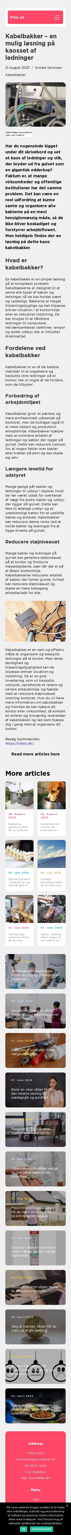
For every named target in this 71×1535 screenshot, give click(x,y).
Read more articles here (35, 754)
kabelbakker (15, 75)
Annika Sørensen (48, 68)
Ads (35, 1499)
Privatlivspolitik (41, 1529)
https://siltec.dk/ (19, 743)
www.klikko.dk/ (39, 1478)
